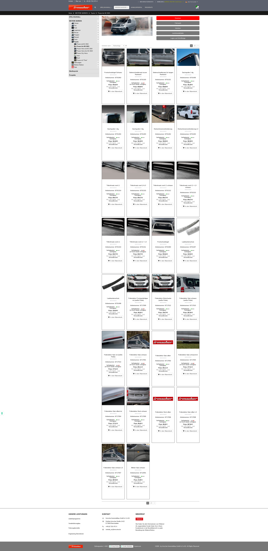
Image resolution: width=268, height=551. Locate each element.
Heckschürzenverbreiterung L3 (188, 129)
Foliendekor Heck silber (163, 412)
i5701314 (118, 190)
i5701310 (118, 247)
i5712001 (143, 473)
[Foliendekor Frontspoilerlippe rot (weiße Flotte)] (138, 285)
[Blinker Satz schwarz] (138, 455)
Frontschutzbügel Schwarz (113, 72)
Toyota (93, 13)
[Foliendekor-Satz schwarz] (138, 342)
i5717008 (193, 417)
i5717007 (118, 473)
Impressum (137, 546)
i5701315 (143, 190)
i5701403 (143, 134)
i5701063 (118, 77)
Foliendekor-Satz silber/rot (113, 411)
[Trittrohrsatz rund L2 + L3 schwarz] (188, 172)
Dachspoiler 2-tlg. (138, 129)
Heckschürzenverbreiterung (163, 129)
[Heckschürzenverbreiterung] (163, 116)
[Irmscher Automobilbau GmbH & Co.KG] (80, 7)
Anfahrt (71, 1)
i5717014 (118, 362)
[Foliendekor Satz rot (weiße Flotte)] (113, 342)
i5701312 (168, 190)
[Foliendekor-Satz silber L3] (188, 398)
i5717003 (193, 360)
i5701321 (168, 79)
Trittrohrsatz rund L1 (113, 242)
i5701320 (143, 79)
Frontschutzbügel (163, 242)
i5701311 (143, 247)
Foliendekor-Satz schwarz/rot (188, 355)
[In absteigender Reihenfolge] (126, 45)
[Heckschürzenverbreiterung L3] (188, 116)
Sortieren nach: (106, 45)
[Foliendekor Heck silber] (163, 398)
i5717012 (168, 305)
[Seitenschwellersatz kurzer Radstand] (138, 59)
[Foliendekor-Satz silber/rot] (113, 398)
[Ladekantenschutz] (188, 229)
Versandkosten (113, 88)
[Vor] (198, 45)
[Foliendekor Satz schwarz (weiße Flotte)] (188, 285)
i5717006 (168, 417)
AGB (105, 546)
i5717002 (168, 361)
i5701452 (168, 134)
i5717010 (193, 305)
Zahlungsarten (98, 546)
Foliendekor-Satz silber (163, 355)
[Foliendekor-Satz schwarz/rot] (188, 342)
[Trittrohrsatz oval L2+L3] (138, 172)
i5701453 (193, 134)
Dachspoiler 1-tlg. (188, 72)
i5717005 (143, 416)
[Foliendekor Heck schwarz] (138, 398)
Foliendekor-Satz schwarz (138, 355)
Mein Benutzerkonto (146, 1)
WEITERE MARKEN (121, 7)
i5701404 (118, 134)
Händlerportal (136, 7)
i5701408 (118, 303)
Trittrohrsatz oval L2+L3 (138, 185)
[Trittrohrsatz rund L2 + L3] (138, 229)
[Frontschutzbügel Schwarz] (113, 59)
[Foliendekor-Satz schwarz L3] (113, 455)
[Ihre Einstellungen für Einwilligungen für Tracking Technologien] (2, 413)
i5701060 (168, 247)
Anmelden (160, 1)
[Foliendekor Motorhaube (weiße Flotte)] (163, 285)
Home (70, 13)
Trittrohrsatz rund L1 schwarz (163, 185)
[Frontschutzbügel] (163, 229)
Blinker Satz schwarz (138, 468)
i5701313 (193, 192)
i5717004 (118, 416)
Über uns (78, 1)
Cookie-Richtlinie (127, 546)
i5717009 (143, 305)
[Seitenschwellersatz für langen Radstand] (163, 59)
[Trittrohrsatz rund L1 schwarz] (163, 172)
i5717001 (143, 360)
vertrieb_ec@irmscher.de (113, 529)
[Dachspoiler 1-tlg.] (188, 59)
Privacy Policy (115, 546)
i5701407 (193, 247)
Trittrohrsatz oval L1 (113, 185)
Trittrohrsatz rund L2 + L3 (138, 242)
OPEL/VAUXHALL (105, 7)
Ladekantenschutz (188, 242)
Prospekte (149, 7)
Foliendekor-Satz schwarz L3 (113, 468)
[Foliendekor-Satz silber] (163, 342)
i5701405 (193, 77)
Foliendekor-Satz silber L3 (188, 412)
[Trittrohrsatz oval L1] (113, 172)
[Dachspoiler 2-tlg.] (138, 116)
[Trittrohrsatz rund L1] (113, 229)
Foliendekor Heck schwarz (138, 411)
